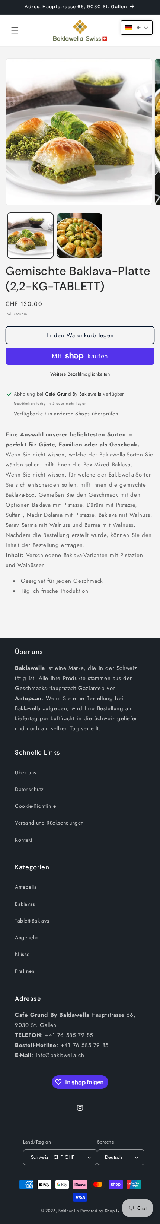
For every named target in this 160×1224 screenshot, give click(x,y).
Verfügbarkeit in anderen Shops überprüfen (66, 413)
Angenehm (27, 937)
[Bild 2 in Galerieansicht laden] (80, 236)
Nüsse (22, 954)
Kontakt (23, 840)
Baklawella (68, 1211)
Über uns (25, 772)
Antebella (26, 887)
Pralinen (25, 971)
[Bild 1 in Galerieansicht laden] (30, 236)
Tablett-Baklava (32, 920)
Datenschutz (29, 789)
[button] (15, 30)
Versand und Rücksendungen (49, 822)
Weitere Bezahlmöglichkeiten (80, 374)
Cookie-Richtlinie (35, 806)
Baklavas (25, 904)
